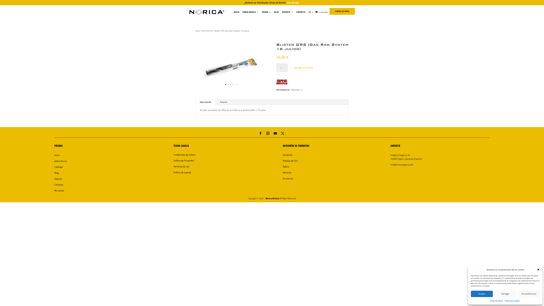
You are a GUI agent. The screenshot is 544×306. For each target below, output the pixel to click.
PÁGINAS (58, 146)
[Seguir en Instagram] (268, 133)
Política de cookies (496, 300)
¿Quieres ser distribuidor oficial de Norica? (272, 2)
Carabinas (287, 155)
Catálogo (58, 167)
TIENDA (265, 11)
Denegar (505, 293)
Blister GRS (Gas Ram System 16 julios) (312, 46)
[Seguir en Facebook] (260, 133)
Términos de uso (181, 166)
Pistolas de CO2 (290, 160)
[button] (538, 269)
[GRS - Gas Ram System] (282, 82)
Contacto (58, 184)
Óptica (286, 166)
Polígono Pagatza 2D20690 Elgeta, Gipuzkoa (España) (406, 157)
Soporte (58, 178)
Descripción (205, 102)
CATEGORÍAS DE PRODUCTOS (296, 146)
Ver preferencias (528, 293)
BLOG (276, 11)
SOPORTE (286, 11)
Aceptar (481, 293)
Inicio (198, 30)
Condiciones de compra (185, 154)
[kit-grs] (232, 90)
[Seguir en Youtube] (275, 133)
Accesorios (288, 178)
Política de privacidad (511, 300)
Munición (287, 172)
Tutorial (223, 102)
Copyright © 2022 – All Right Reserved (272, 198)
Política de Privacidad (184, 160)
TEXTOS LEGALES (181, 146)
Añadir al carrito (303, 67)
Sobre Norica (60, 161)
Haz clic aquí (293, 2)
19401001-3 (289, 90)
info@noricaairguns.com (402, 164)
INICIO (236, 11)
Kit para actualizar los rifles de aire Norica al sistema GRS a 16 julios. (233, 110)
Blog (56, 173)
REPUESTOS (207, 30)
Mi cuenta (59, 190)
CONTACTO (300, 11)
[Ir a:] (207, 12)
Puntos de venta (342, 11)
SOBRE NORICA (249, 11)
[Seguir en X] (283, 133)
